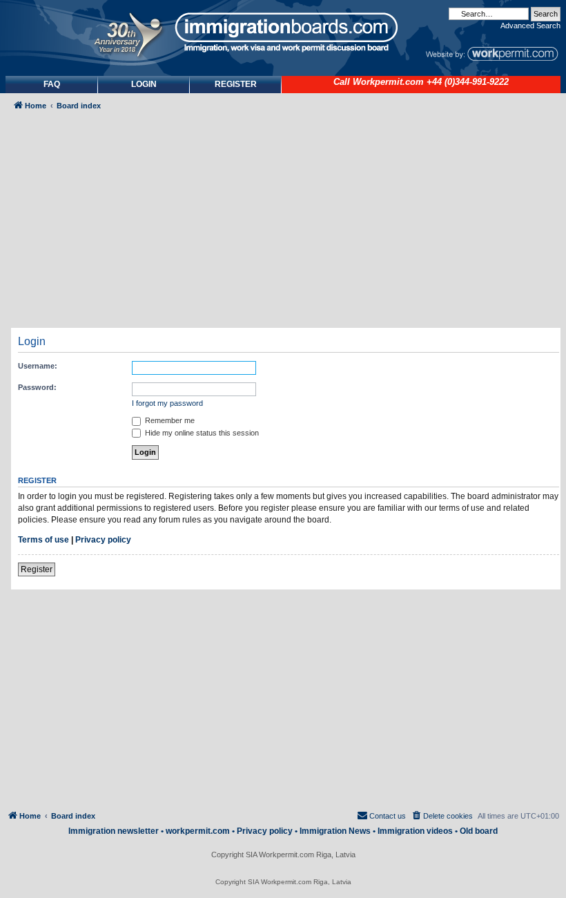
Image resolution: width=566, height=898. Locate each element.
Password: (37, 387)
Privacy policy (103, 540)
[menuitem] (144, 84)
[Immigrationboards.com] (283, 32)
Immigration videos (415, 831)
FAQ (51, 84)
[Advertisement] (288, 224)
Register (36, 569)
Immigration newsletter (113, 831)
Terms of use (43, 540)
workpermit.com (198, 831)
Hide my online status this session (201, 433)
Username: (37, 366)
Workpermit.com (388, 82)
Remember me (169, 420)
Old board (479, 831)
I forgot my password (167, 403)
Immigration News (335, 831)
